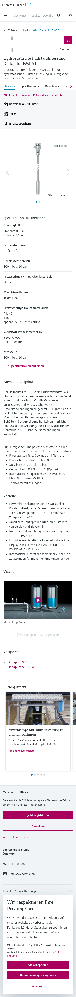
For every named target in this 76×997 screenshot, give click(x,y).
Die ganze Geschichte (21, 750)
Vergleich (66, 49)
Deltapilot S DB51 (20, 662)
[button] (38, 815)
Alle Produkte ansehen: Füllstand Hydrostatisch (33, 95)
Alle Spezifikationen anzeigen (24, 366)
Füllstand (13, 30)
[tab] (11, 86)
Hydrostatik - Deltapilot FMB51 (42, 30)
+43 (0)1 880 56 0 (21, 864)
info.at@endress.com (23, 874)
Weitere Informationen (16, 837)
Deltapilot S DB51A (21, 667)
